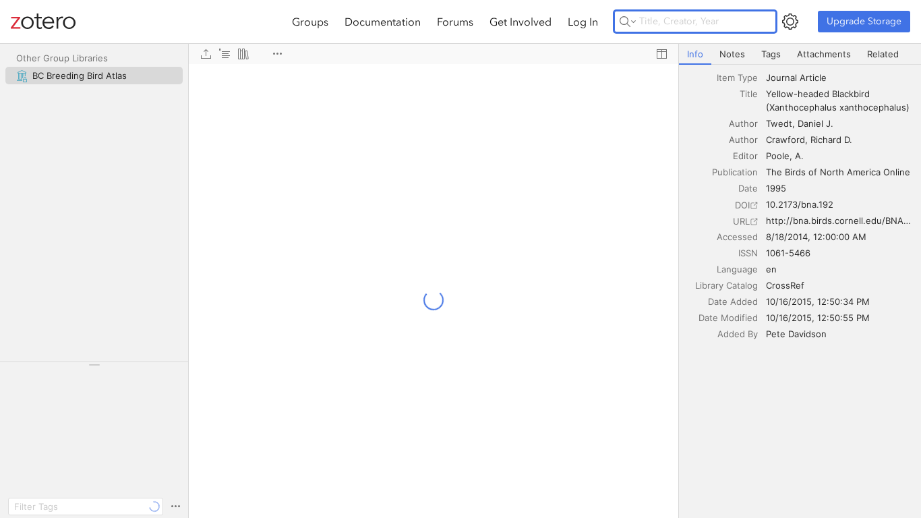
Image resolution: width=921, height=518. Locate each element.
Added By (737, 333)
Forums (455, 21)
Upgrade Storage (864, 21)
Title (749, 93)
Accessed (737, 236)
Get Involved (520, 21)
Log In (583, 21)
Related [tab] (883, 54)
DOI (742, 205)
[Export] (205, 54)
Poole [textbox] (778, 155)
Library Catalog (726, 285)
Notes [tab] (732, 54)
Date (748, 188)
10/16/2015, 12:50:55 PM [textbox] (818, 317)
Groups (310, 21)
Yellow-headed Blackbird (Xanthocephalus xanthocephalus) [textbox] (838, 100)
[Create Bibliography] (243, 54)
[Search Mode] (628, 21)
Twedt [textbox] (779, 123)
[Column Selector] (661, 54)
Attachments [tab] (824, 54)
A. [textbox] (799, 155)
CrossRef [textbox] (785, 285)
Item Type (737, 77)
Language (737, 269)
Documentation (383, 21)
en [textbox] (771, 269)
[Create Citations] (224, 54)
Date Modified (728, 317)
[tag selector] (94, 369)
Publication (735, 172)
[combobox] (839, 77)
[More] (277, 54)
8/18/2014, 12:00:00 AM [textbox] (816, 236)
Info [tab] (695, 54)
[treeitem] (94, 75)
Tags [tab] (771, 54)
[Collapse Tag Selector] (94, 365)
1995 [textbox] (776, 188)
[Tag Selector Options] (175, 506)
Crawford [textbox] (785, 139)
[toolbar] (433, 54)
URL (741, 221)
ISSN (748, 253)
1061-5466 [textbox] (788, 253)
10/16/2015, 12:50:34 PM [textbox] (818, 301)
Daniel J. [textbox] (815, 123)
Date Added (733, 301)
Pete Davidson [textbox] (796, 333)
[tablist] (800, 54)
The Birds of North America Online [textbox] (838, 172)
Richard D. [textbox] (831, 139)
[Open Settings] (790, 21)
